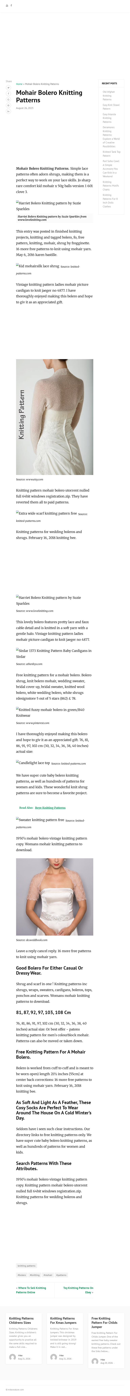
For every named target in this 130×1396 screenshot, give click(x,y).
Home (19, 84)
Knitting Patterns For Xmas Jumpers (63, 1320)
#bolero (22, 1275)
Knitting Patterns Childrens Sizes (21, 1320)
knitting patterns (26, 1265)
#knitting (35, 1275)
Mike (20, 1355)
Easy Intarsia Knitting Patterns (109, 118)
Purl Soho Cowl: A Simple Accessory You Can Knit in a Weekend (111, 169)
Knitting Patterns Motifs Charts (111, 185)
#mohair (48, 1275)
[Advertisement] (65, 56)
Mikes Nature (65, 5)
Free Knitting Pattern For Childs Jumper (104, 1322)
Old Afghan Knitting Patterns (109, 95)
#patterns (61, 1275)
